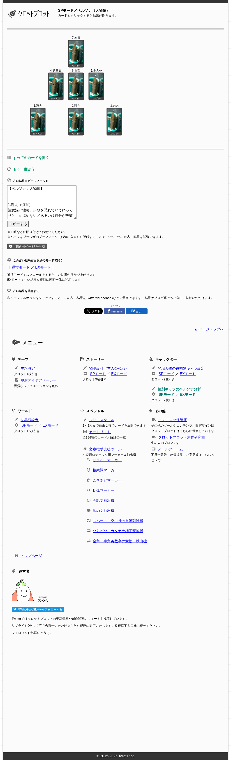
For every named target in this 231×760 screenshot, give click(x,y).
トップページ (31, 556)
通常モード (21, 267)
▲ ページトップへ (209, 329)
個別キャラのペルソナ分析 (179, 389)
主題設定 (28, 368)
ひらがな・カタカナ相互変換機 (118, 531)
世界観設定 (30, 420)
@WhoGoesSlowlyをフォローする (39, 609)
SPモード (98, 374)
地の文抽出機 (103, 511)
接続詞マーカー (105, 470)
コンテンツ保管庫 (172, 420)
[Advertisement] (118, 695)
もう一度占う (24, 169)
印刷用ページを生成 (30, 246)
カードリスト (100, 432)
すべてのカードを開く (31, 158)
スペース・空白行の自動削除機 (118, 521)
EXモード (43, 267)
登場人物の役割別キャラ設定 (181, 368)
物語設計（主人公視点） (109, 368)
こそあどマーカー (107, 480)
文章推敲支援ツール (105, 449)
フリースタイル (101, 420)
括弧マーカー (103, 490)
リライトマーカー (107, 460)
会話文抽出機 (103, 500)
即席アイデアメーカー (39, 380)
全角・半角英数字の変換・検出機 (120, 541)
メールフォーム (170, 449)
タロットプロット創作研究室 (181, 437)
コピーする (18, 224)
